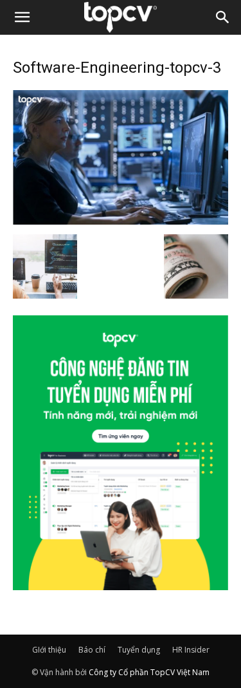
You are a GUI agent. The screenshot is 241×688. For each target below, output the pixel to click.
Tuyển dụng (139, 649)
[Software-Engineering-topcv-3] (120, 220)
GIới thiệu (49, 649)
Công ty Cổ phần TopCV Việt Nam (149, 672)
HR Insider (191, 649)
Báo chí (91, 649)
